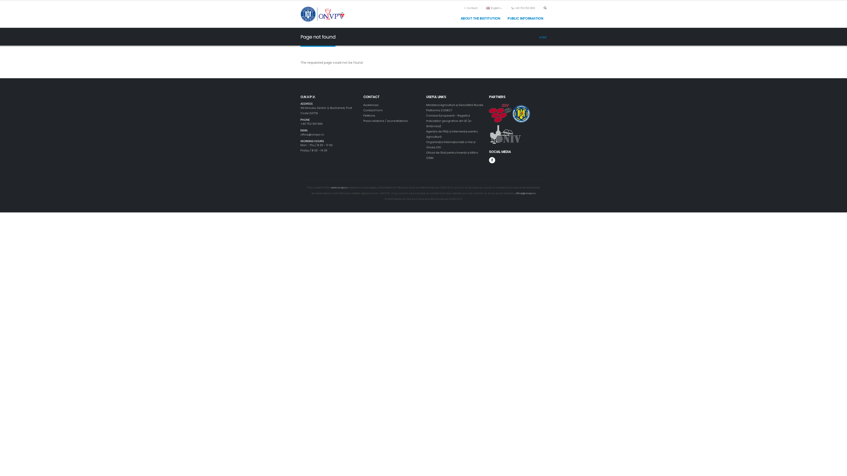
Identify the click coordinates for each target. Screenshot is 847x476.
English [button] (495, 8)
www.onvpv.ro (339, 187)
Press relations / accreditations (385, 121)
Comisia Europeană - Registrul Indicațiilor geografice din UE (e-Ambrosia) (449, 121)
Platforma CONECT (439, 110)
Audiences (371, 105)
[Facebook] (492, 160)
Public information (525, 18)
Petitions (369, 115)
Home (543, 37)
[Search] (545, 8)
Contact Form (373, 110)
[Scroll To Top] (839, 471)
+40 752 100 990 (311, 124)
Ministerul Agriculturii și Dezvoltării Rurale (454, 105)
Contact (471, 8)
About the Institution (480, 18)
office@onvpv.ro (312, 134)
